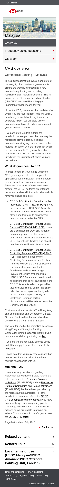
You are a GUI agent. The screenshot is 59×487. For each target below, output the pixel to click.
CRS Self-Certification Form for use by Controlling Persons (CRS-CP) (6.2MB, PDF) (31, 253)
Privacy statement (35, 472)
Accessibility (42, 475)
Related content (17, 436)
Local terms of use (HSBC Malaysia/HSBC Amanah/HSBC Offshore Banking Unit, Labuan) (23, 457)
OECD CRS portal (19, 416)
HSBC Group (11, 479)
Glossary (10, 348)
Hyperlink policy (27, 475)
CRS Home (12, 3)
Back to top (48, 427)
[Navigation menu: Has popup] (49, 11)
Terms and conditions (14, 472)
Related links (15, 444)
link (11, 320)
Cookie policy (11, 475)
